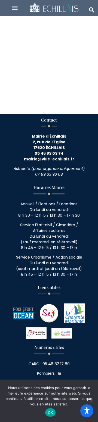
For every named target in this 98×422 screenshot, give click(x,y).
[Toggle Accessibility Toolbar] (87, 411)
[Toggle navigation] (14, 8)
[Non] (91, 401)
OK (50, 412)
